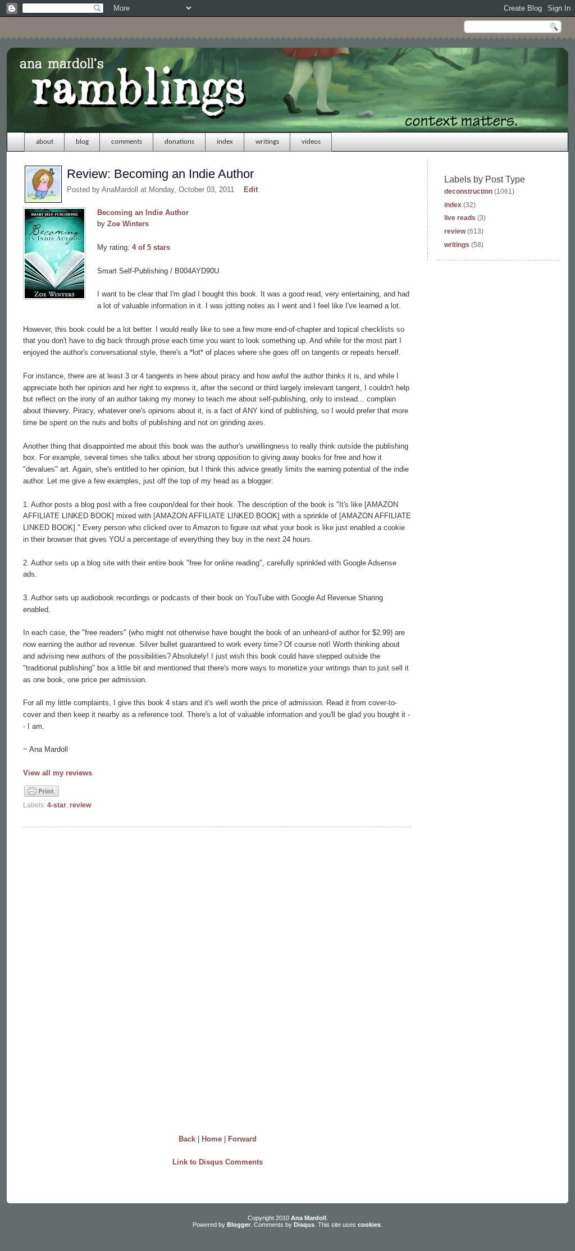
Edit (251, 189)
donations (179, 141)
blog (82, 141)
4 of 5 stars (151, 247)
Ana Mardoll (308, 1218)
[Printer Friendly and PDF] (41, 796)
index (225, 141)
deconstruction (468, 191)
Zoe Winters (128, 224)
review (80, 805)
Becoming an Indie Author (143, 212)
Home (212, 1139)
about (44, 141)
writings (267, 141)
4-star (56, 805)
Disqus (304, 1224)
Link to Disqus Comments (217, 1162)
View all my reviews (57, 773)
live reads (460, 218)
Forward (242, 1139)
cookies (369, 1224)
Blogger (238, 1224)
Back (187, 1139)
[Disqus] (217, 978)
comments (126, 141)
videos (311, 141)
